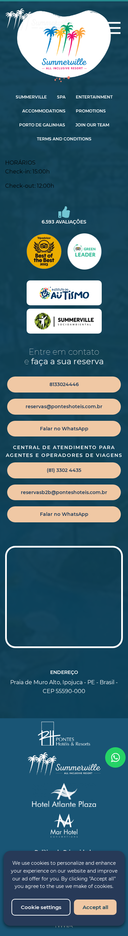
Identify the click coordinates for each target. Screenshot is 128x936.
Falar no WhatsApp (64, 429)
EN (29, 38)
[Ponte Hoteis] (64, 734)
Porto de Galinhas (42, 125)
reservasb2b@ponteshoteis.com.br (64, 492)
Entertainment (94, 97)
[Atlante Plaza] (64, 795)
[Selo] (64, 292)
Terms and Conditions (64, 139)
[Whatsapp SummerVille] (115, 757)
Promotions (91, 111)
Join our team (92, 125)
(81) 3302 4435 (64, 470)
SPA (61, 97)
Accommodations (44, 111)
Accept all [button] (95, 907)
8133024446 (64, 384)
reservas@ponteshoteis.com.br (64, 406)
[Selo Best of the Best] (43, 251)
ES (50, 38)
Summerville (31, 97)
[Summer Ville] (39, 20)
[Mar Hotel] (64, 826)
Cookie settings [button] (41, 907)
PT (40, 38)
